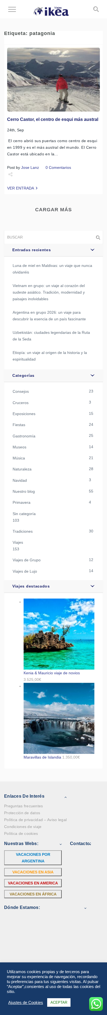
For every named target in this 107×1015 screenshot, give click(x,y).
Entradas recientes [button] (31, 250)
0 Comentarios (58, 167)
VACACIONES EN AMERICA (33, 883)
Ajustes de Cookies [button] (25, 1002)
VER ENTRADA (20, 188)
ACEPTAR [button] (58, 1002)
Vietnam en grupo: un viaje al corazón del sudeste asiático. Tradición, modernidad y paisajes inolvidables (49, 292)
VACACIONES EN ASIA (33, 872)
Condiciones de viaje (23, 826)
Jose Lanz (30, 167)
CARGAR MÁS (53, 209)
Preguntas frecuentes (23, 806)
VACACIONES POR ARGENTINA (33, 857)
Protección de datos (22, 813)
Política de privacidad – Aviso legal (35, 820)
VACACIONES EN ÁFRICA (33, 894)
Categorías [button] (23, 375)
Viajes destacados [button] (31, 586)
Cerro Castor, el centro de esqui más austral (52, 119)
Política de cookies (21, 833)
